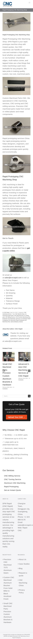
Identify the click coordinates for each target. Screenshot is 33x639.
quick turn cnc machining (21, 318)
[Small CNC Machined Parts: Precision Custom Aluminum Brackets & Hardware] (9, 353)
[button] (4, 370)
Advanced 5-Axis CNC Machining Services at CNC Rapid (23, 370)
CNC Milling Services (10, 317)
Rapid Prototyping (11, 487)
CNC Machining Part (19, 315)
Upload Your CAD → (16, 417)
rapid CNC (11, 512)
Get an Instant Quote (12, 490)
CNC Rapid (6, 312)
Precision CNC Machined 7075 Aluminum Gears (8, 566)
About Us (22, 559)
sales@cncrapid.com (13, 278)
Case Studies (24, 564)
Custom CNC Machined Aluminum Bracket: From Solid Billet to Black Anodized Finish (9, 588)
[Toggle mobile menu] (29, 3)
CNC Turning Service (12, 479)
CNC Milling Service (12, 476)
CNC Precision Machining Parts (23, 317)
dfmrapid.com (20, 634)
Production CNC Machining (9, 318)
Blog (20, 568)
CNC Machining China (23, 582)
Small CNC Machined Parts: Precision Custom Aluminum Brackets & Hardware (8, 612)
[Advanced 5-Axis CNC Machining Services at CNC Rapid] (24, 353)
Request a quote (23, 574)
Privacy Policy (22, 591)
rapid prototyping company (17, 321)
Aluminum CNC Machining (14, 483)
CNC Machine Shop (19, 314)
